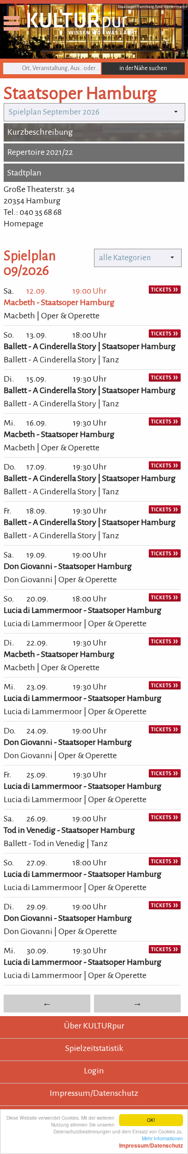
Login (94, 1070)
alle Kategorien (125, 257)
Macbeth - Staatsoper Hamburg (59, 302)
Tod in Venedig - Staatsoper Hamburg (69, 830)
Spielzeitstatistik (94, 1048)
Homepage (23, 223)
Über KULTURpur (94, 1025)
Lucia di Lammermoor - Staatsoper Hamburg (83, 610)
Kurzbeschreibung (40, 132)
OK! (151, 1119)
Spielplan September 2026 (54, 112)
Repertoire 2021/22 (40, 152)
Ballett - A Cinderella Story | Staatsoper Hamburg (90, 346)
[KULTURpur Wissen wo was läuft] (82, 31)
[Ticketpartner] (165, 290)
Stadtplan (24, 172)
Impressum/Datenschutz (94, 1093)
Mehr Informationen (151, 1142)
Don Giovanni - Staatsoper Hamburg (68, 566)
